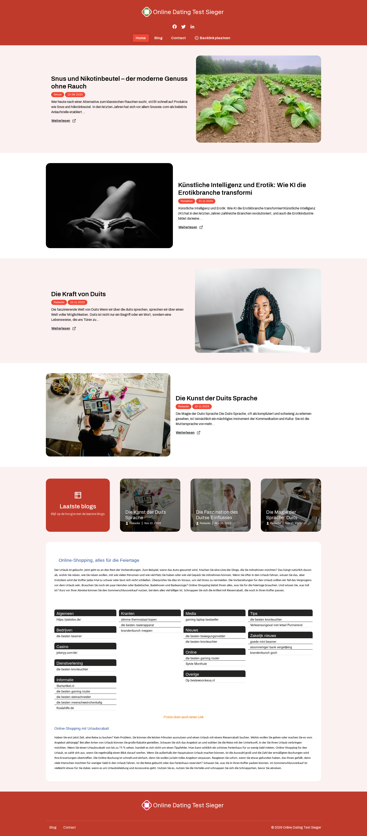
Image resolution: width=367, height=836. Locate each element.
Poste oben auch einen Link (184, 717)
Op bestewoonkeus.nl (200, 680)
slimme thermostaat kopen (139, 619)
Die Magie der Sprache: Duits (281, 515)
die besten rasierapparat (137, 625)
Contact (178, 38)
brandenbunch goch (263, 652)
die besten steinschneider (73, 697)
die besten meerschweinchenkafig (79, 702)
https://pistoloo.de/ (68, 619)
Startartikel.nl (65, 686)
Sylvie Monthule (196, 663)
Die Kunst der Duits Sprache (216, 398)
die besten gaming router (73, 691)
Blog (158, 38)
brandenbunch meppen (136, 630)
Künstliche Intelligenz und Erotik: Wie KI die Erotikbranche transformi (242, 189)
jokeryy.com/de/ (67, 652)
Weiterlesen (60, 120)
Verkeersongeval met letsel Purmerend (276, 625)
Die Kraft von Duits (78, 294)
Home (141, 38)
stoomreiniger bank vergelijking (271, 647)
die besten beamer (69, 636)
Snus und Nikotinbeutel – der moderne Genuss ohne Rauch (119, 82)
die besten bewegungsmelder (205, 636)
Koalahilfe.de (65, 708)
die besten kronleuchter (72, 669)
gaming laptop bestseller (202, 619)
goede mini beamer (263, 641)
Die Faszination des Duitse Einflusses (217, 515)
